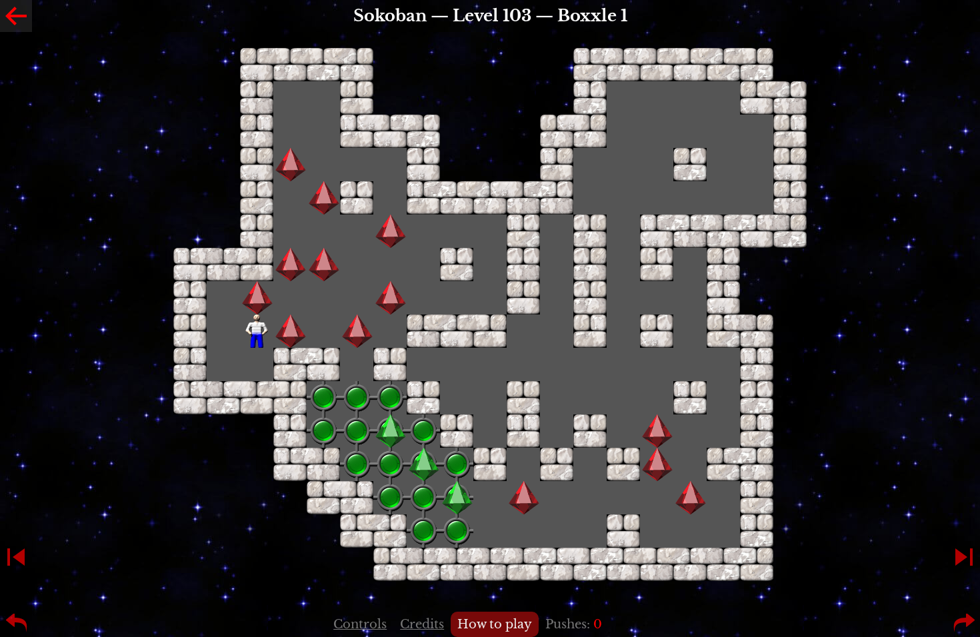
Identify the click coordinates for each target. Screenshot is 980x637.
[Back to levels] (16, 16)
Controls (360, 624)
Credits (422, 624)
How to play (494, 624)
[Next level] (964, 557)
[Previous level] (16, 557)
